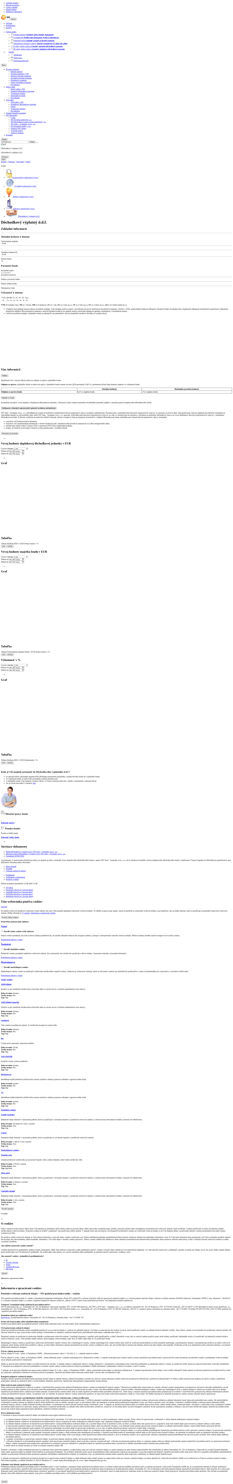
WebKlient (17, 55)
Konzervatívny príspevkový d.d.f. (25, 178)
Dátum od (5, 451)
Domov (4, 162)
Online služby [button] (11, 32)
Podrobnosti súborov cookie (11, 940)
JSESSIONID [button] (6, 1057)
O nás (13, 118)
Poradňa (9, 869)
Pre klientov (15, 85)
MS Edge (9, 1269)
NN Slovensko (11, 115)
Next (3, 159)
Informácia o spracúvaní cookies (43, 913)
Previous (5, 157)
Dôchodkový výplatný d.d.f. (29, 216)
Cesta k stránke (11, 7)
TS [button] (2, 1093)
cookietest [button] (5, 1020)
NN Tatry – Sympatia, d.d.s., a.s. (23, 124)
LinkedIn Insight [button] (8, 1191)
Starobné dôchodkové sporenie (22, 91)
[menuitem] (121, 34)
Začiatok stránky (12, 3)
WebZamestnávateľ (21, 61)
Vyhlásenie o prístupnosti (15, 877)
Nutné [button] (4, 926)
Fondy (13, 107)
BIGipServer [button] (6, 1074)
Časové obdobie (7, 449)
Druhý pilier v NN (18, 89)
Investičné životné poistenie (21, 78)
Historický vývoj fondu (10, 433)
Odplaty (4, 375)
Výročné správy (17, 131)
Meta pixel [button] (5, 1173)
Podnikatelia (10, 26)
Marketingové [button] (8, 962)
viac (34, 783)
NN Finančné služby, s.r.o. (21, 126)
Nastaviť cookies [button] (12, 879)
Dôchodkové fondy (18, 96)
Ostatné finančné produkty (16, 113)
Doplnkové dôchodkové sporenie (23, 104)
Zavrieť (4, 1273)
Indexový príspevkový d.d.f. (24, 209)
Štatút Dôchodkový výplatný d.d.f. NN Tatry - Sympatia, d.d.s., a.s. (32, 852)
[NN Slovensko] (5, 19)
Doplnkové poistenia (19, 80)
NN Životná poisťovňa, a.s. (21, 120)
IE (7, 1260)
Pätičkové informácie (14, 12)
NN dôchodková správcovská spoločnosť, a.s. (28, 122)
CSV (3, 546)
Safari (8, 1265)
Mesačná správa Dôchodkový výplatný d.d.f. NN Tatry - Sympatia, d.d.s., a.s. (36, 854)
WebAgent (17, 58)
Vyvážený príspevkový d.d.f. (25, 186)
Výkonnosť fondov (18, 93)
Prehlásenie (10, 875)
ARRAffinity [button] (6, 984)
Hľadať (4, 139)
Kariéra (9, 28)
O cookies (26, 913)
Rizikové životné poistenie (21, 76)
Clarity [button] (4, 1133)
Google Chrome (12, 1262)
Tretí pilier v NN (17, 102)
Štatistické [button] (6, 944)
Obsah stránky (11, 10)
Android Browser (12, 1267)
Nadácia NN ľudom (18, 128)
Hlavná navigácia (12, 5)
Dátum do (5, 454)
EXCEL (10, 546)
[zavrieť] (2, 1283)
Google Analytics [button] (8, 1115)
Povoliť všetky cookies (10, 917)
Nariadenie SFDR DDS (15, 856)
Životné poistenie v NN (20, 74)
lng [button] (2, 1038)
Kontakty (9, 135)
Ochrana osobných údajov (16, 871)
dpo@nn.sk (5, 1317)
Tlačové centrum (17, 133)
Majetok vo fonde (8, 398)
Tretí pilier (10, 100)
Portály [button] (11, 52)
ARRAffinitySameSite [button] (10, 1002)
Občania (9, 23)
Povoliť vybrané (7, 1209)
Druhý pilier (10, 87)
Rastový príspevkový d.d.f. (23, 197)
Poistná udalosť (17, 72)
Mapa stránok (11, 866)
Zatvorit (4, 907)
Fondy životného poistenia (21, 83)
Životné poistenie (12, 69)
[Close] (37, 142)
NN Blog (9, 888)
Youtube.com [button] (6, 1155)
